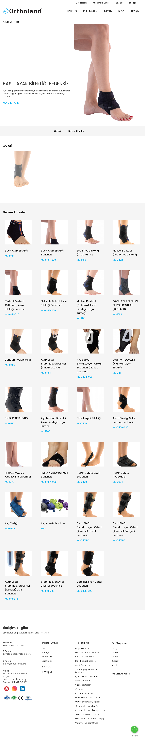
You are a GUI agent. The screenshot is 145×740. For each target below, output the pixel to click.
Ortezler (79, 689)
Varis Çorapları (82, 680)
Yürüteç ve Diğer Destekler (88, 701)
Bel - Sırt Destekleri (84, 656)
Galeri (57, 131)
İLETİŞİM (135, 11)
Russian (115, 661)
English (115, 652)
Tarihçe (45, 652)
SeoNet (135, 735)
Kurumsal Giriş (101, 2)
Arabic (115, 665)
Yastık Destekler (83, 684)
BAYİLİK (108, 11)
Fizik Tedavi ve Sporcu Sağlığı (89, 718)
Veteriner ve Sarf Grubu (87, 723)
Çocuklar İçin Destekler (86, 676)
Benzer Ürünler (76, 131)
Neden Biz (47, 656)
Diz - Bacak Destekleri (86, 661)
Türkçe (115, 648)
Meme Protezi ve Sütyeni (87, 697)
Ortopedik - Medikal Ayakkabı (90, 710)
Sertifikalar (47, 661)
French (115, 656)
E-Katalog (81, 2)
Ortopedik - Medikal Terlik (88, 706)
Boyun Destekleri (83, 648)
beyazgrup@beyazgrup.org (17, 654)
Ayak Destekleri (12, 21)
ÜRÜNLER (72, 11)
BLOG (121, 11)
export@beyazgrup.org (14, 663)
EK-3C (119, 2)
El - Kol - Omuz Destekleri (87, 652)
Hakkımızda (47, 648)
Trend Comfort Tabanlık (87, 714)
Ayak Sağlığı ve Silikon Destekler (86, 671)
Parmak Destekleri (84, 693)
